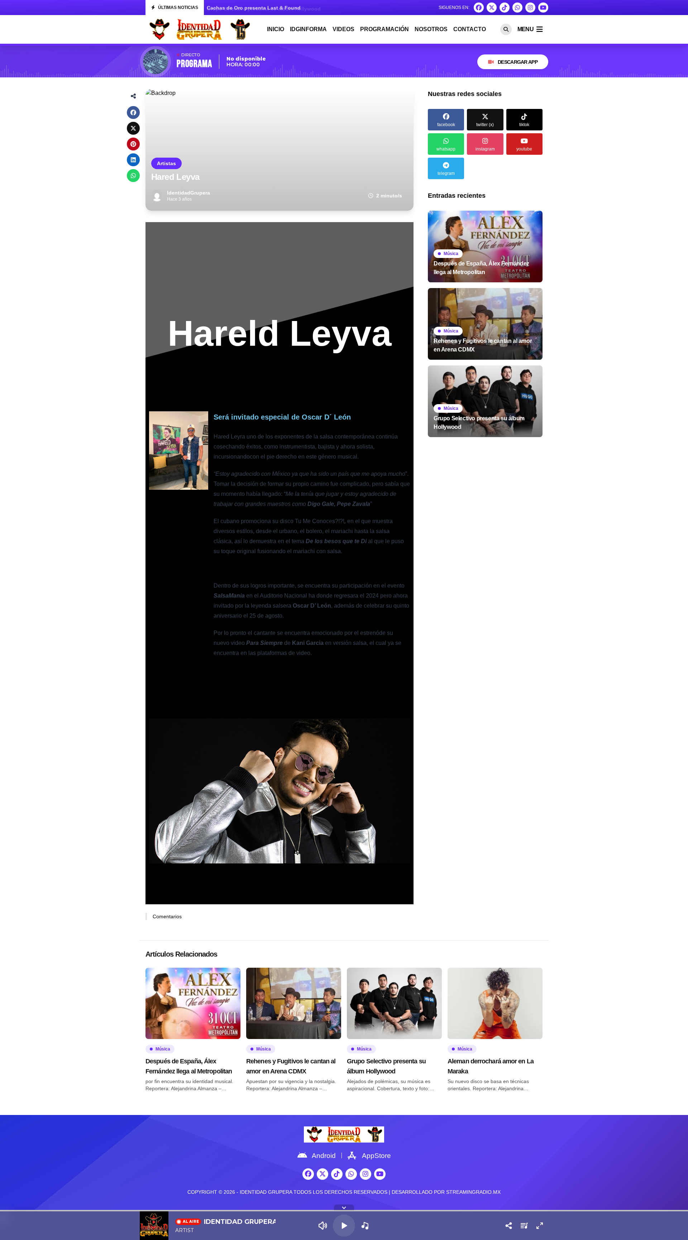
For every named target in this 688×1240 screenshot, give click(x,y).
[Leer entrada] (485, 246)
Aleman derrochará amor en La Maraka (254, 9)
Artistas (166, 163)
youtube (524, 149)
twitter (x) (485, 124)
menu (525, 29)
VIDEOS (343, 29)
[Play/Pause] (344, 1226)
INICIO (275, 29)
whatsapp (445, 149)
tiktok (524, 124)
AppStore (376, 1155)
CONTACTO (469, 29)
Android (324, 1155)
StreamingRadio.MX (473, 1192)
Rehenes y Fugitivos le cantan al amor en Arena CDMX (290, 1066)
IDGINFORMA (308, 29)
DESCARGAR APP (518, 62)
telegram (446, 173)
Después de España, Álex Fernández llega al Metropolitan (188, 1066)
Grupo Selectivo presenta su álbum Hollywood (386, 1066)
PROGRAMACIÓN (384, 29)
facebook (446, 124)
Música (451, 253)
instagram (485, 149)
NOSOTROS (431, 29)
